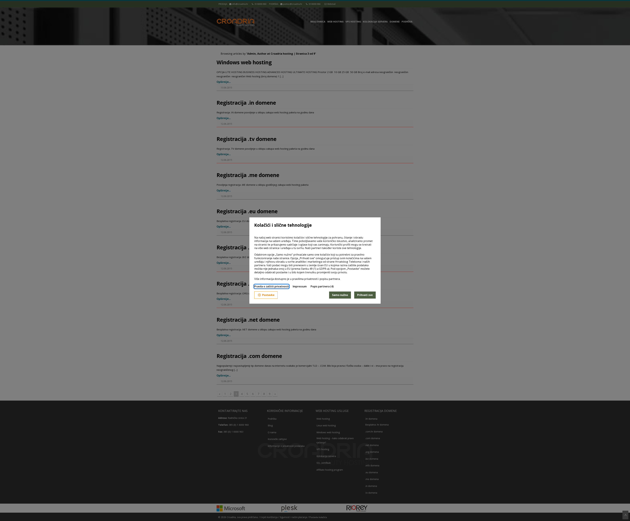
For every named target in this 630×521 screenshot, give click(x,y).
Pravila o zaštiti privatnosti (271, 286)
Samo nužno (340, 295)
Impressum (300, 286)
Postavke (268, 295)
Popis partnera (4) (322, 286)
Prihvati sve (365, 295)
